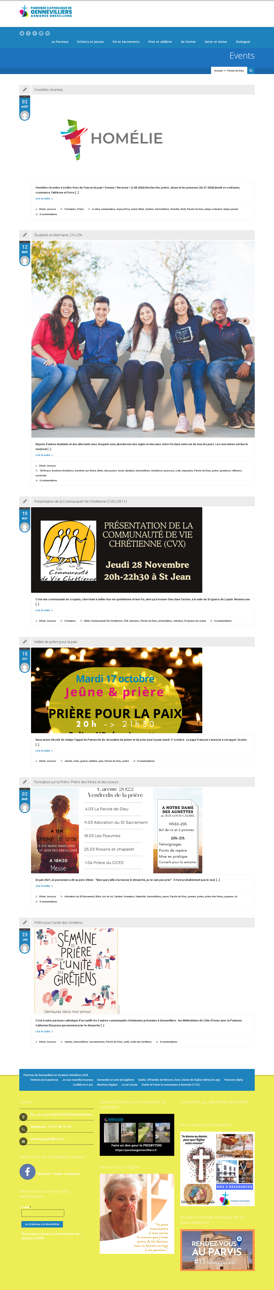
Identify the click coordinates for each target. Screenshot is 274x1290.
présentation (165, 621)
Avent (134, 209)
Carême (149, 209)
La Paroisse (60, 42)
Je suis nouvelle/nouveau (77, 1079)
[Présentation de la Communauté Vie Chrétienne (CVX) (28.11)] (143, 550)
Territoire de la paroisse (44, 1079)
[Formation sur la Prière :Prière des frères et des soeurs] (143, 830)
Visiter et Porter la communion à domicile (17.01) (170, 1084)
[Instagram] (47, 33)
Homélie (174, 209)
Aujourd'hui (123, 209)
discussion (110, 470)
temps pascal (230, 209)
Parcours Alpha (233, 1079)
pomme (192, 896)
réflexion (237, 470)
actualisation (108, 209)
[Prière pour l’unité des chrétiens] (143, 971)
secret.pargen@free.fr (47, 1139)
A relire (96, 209)
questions (225, 470)
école (121, 470)
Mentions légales (107, 1084)
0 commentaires (48, 214)
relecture (178, 621)
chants (68, 761)
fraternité (141, 896)
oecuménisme (96, 1041)
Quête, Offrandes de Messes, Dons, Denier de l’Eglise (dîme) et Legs (179, 1079)
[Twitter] (21, 33)
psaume (228, 896)
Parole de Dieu (195, 209)
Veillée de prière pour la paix (55, 641)
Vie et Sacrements (126, 42)
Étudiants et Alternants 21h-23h (58, 235)
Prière (80, 209)
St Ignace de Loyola (195, 621)
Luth (178, 470)
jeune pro (169, 470)
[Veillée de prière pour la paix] (143, 690)
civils (76, 761)
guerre (84, 761)
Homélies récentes (48, 89)
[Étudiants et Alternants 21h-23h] (143, 339)
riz (235, 896)
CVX (126, 621)
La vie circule (129, 1084)
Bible (141, 209)
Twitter (58, 1174)
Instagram (72, 1174)
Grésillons (156, 470)
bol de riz (107, 896)
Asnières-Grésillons (63, 470)
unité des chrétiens (141, 1041)
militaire (93, 761)
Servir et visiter (216, 42)
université (41, 475)
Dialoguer (243, 42)
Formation (70, 209)
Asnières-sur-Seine (85, 470)
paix (101, 761)
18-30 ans (45, 470)
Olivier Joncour (47, 209)
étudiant (129, 470)
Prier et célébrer (160, 42)
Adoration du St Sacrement (79, 896)
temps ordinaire (213, 209)
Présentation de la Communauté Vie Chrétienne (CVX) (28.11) (80, 501)
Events (242, 55)
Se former (188, 42)
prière (215, 470)
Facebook (44, 1174)
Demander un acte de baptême (115, 1079)
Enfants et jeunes (90, 42)
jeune (165, 896)
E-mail (26, 1207)
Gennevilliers (162, 209)
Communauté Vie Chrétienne (106, 621)
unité (126, 1041)
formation (129, 896)
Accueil (218, 70)
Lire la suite (43, 198)
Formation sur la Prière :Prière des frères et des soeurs (76, 782)
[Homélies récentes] (143, 138)
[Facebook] (28, 33)
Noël (183, 209)
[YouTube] (34, 33)
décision (134, 621)
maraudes (187, 470)
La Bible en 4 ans (83, 1084)
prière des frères (214, 896)
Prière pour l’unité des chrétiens (58, 922)
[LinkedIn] (41, 33)
